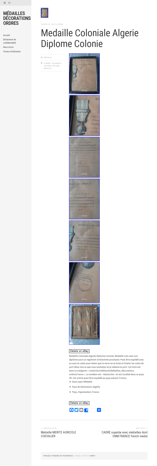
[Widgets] (9, 2)
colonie (47, 66)
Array (92, 456)
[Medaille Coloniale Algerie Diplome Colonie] (94, 13)
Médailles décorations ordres (17, 18)
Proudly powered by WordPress (58, 456)
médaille (48, 57)
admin (60, 24)
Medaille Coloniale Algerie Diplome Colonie (89, 38)
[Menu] (5, 2)
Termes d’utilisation (12, 51)
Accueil (6, 35)
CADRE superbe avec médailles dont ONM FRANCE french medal (125, 434)
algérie (47, 63)
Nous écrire (8, 47)
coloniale (56, 63)
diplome (55, 66)
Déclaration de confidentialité (9, 41)
